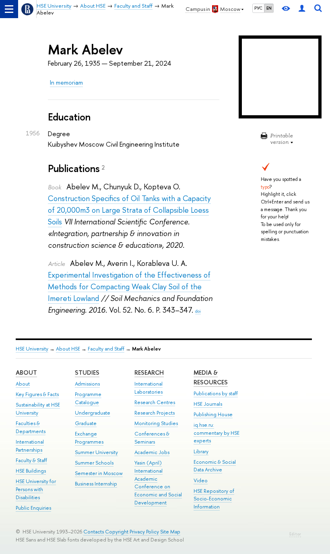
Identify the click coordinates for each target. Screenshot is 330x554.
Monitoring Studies (156, 423)
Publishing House (213, 414)
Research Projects (154, 412)
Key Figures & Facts (37, 394)
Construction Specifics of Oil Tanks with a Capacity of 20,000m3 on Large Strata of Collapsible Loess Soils (129, 210)
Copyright (116, 531)
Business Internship (96, 483)
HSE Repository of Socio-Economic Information (214, 499)
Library (201, 451)
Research (149, 372)
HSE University (32, 348)
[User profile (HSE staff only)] (302, 9)
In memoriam (66, 82)
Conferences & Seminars (151, 437)
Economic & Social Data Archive (215, 466)
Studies (87, 372)
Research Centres (154, 402)
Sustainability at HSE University (38, 408)
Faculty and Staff (106, 348)
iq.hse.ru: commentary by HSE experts (216, 432)
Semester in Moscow (99, 473)
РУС (258, 8)
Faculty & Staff (31, 460)
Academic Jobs (151, 452)
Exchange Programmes (89, 437)
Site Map (170, 531)
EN (269, 8)
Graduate (86, 423)
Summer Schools (94, 462)
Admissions (87, 383)
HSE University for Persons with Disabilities (36, 489)
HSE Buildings (31, 470)
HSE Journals (208, 403)
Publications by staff (216, 393)
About (26, 372)
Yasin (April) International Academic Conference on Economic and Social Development (158, 482)
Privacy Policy (144, 531)
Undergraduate (92, 412)
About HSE (68, 348)
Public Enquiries (33, 507)
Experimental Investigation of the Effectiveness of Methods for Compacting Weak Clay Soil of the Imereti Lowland (129, 286)
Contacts (93, 531)
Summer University (96, 452)
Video (201, 480)
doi (198, 311)
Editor (295, 534)
